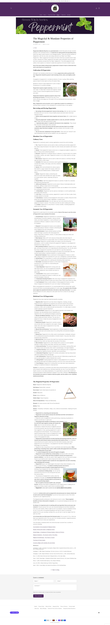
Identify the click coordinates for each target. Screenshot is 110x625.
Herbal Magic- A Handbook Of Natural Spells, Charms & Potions (48, 532)
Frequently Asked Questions (69, 608)
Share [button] (35, 47)
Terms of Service (64, 606)
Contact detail (72, 606)
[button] (11, 8)
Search (35, 606)
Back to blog (55, 570)
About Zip (37, 608)
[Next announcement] (99, 1)
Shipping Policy (56, 606)
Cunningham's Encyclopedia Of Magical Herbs (44, 526)
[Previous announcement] (10, 1)
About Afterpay (43, 608)
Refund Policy (48, 606)
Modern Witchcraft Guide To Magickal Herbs (44, 529)
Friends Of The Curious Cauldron (55, 608)
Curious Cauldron (57, 622)
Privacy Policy (41, 606)
